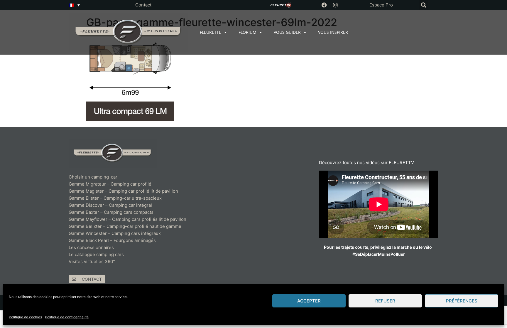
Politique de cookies (25, 317)
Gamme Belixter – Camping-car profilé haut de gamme (125, 226)
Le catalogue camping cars (96, 254)
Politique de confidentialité (67, 317)
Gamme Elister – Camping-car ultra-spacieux (115, 198)
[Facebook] (324, 5)
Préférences (461, 301)
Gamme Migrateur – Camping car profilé (110, 184)
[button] (423, 5)
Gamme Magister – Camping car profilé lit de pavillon (123, 191)
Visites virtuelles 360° (92, 261)
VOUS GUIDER (287, 32)
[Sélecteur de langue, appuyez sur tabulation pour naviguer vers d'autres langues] (74, 5)
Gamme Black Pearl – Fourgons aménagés (112, 240)
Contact (143, 5)
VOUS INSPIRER (333, 32)
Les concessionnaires (91, 247)
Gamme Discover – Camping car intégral (110, 205)
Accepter (309, 301)
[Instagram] (335, 5)
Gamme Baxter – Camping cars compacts (111, 212)
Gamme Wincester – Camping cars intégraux (115, 233)
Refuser (385, 301)
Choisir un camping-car (93, 177)
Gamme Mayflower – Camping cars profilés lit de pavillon (127, 219)
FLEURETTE (210, 32)
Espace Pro (381, 5)
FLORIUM (247, 32)
